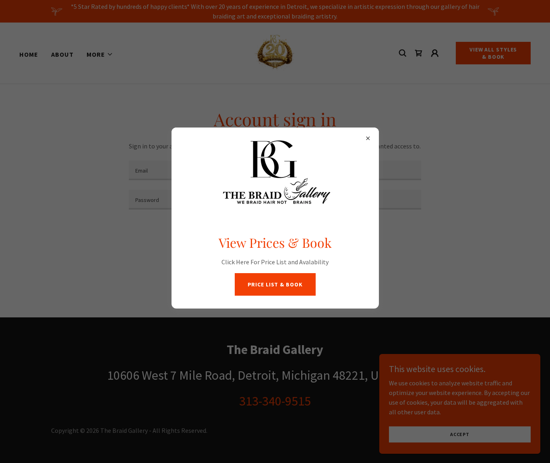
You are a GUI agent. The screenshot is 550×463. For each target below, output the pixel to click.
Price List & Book (275, 284)
